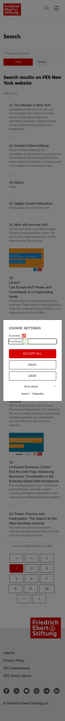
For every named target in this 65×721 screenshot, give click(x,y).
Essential (14, 335)
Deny (32, 364)
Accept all (32, 353)
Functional (15, 341)
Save (32, 375)
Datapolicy (38, 393)
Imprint (25, 393)
